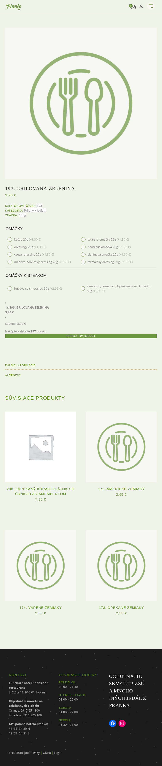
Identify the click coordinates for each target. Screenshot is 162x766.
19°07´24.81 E (19, 733)
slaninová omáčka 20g (109, 254)
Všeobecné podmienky (24, 753)
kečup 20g (27, 239)
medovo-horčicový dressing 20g (42, 262)
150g (22, 215)
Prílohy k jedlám (35, 210)
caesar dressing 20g (34, 254)
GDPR (47, 753)
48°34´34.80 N (19, 729)
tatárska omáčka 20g (108, 239)
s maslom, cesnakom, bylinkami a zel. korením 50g (119, 288)
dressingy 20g (30, 247)
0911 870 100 (32, 715)
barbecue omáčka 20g (109, 247)
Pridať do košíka (81, 336)
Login (57, 753)
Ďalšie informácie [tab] (20, 365)
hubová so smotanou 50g (38, 288)
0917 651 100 (30, 710)
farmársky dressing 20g (110, 262)
